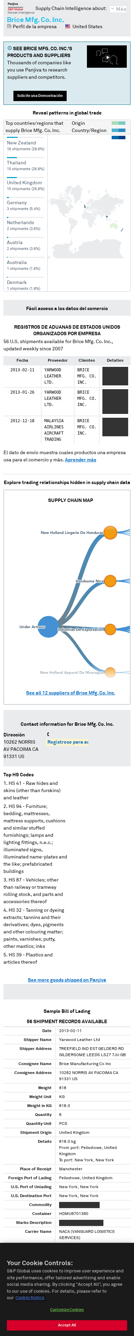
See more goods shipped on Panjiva (67, 980)
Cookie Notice (29, 1298)
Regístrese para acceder (74, 742)
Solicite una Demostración (40, 96)
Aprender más (80, 460)
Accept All (67, 1325)
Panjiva (21, 8)
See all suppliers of (70, 693)
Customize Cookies (67, 1310)
